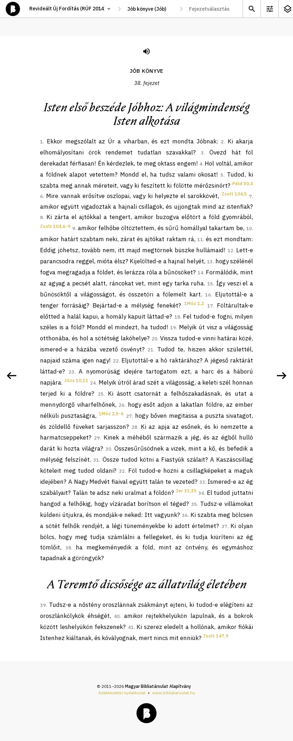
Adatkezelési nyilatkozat (121, 692)
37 (224, 526)
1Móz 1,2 (194, 303)
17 (210, 306)
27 (129, 416)
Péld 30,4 (242, 184)
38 (68, 548)
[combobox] (150, 9)
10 (249, 228)
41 (131, 627)
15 (210, 284)
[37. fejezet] (11, 376)
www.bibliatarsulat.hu (173, 692)
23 (71, 372)
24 (93, 383)
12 (230, 251)
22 (116, 361)
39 (43, 605)
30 (108, 449)
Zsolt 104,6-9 (55, 226)
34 (201, 493)
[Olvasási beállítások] (269, 8)
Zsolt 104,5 (234, 194)
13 (210, 262)
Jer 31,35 (186, 491)
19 (173, 328)
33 (202, 482)
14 (200, 273)
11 (200, 240)
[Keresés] (251, 8)
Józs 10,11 (76, 380)
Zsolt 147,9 (215, 636)
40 (117, 616)
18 (177, 317)
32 (122, 471)
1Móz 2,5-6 (111, 414)
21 (150, 350)
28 (134, 427)
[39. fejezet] (281, 376)
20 (154, 339)
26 (121, 405)
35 (194, 504)
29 (97, 438)
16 (208, 295)
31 (96, 460)
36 (185, 515)
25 (101, 394)
